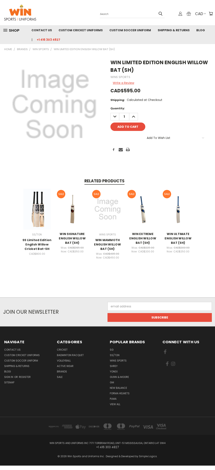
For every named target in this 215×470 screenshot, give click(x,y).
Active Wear (65, 366)
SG (112, 349)
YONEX (114, 371)
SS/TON (114, 355)
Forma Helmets (120, 393)
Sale (60, 377)
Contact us (41, 30)
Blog (200, 30)
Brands (62, 371)
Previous (208, 457)
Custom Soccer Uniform (130, 30)
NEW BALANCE (118, 388)
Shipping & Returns (174, 30)
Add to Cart (37, 212)
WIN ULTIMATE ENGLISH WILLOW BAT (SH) (178, 238)
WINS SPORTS (118, 360)
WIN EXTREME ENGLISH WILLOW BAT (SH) (142, 238)
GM (112, 382)
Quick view (37, 204)
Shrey (114, 366)
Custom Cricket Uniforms (81, 30)
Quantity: (117, 108)
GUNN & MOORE (119, 377)
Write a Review (123, 83)
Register (25, 377)
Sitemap (9, 382)
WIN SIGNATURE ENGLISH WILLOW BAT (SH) (72, 238)
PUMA (113, 399)
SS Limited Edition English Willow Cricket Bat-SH (37, 244)
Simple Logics (148, 456)
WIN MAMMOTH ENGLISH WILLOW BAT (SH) (107, 244)
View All (115, 404)
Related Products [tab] (104, 181)
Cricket (62, 349)
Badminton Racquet (70, 355)
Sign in (9, 377)
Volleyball (64, 360)
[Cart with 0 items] (211, 14)
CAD (199, 13)
